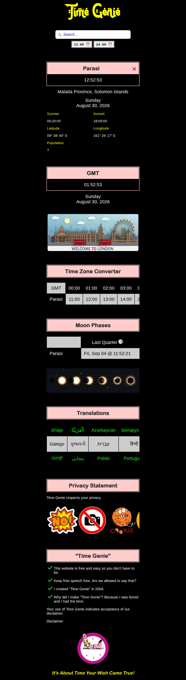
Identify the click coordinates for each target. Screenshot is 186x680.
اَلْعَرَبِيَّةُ (78, 430)
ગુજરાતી (78, 443)
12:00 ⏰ (82, 44)
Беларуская (134, 430)
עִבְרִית (104, 443)
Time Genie (93, 12)
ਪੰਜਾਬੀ (57, 458)
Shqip (57, 430)
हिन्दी (134, 443)
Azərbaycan (103, 430)
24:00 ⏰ (104, 44)
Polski (103, 458)
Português (134, 458)
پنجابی (78, 458)
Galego (57, 443)
